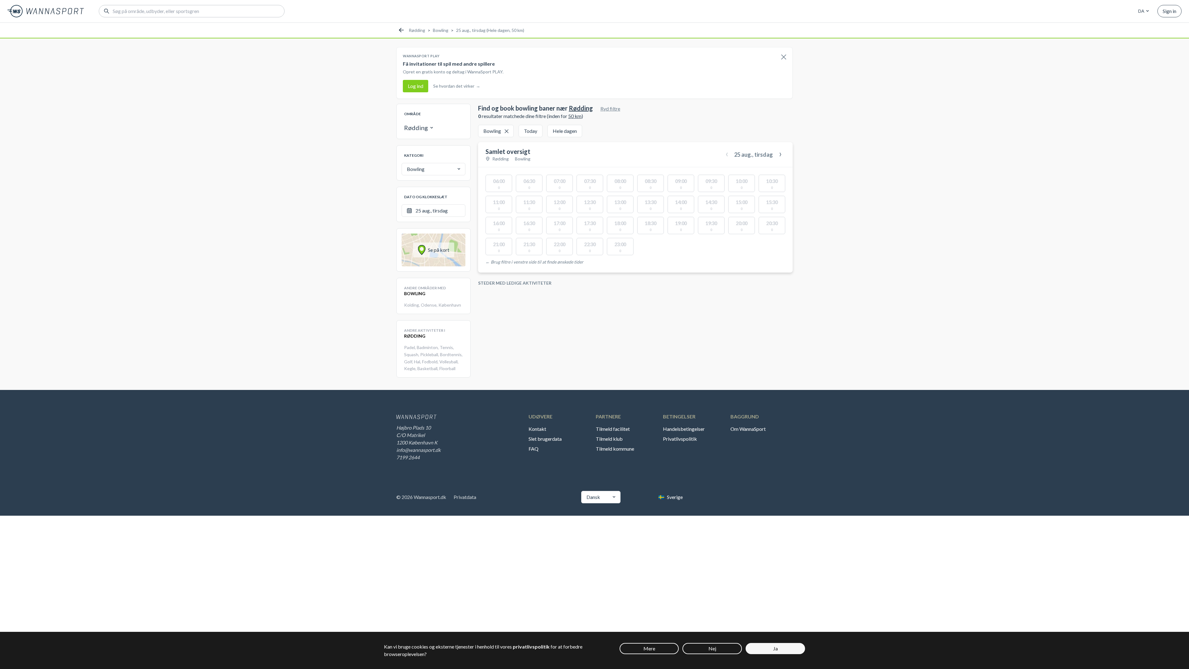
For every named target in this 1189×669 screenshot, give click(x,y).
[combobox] (1142, 11)
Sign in (1169, 11)
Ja (775, 648)
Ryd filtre (610, 109)
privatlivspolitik (531, 646)
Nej (712, 648)
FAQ (533, 449)
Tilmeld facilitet (613, 429)
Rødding (417, 30)
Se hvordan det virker (456, 86)
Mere (649, 648)
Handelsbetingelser (684, 429)
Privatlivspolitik (680, 439)
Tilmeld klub (609, 439)
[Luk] (783, 57)
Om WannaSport (748, 429)
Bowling (440, 30)
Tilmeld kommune (615, 449)
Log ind (415, 86)
